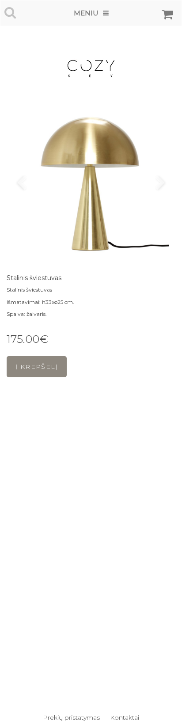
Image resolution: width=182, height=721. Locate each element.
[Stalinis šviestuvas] (91, 184)
